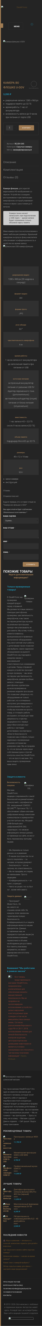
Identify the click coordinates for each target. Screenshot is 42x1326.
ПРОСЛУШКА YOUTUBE (11, 1282)
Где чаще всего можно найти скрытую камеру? (19, 1251)
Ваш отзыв (9, 528)
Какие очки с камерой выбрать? (16, 1263)
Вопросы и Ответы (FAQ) (13, 1285)
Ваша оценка (9, 516)
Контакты (7, 1295)
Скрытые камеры (24, 147)
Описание (9, 162)
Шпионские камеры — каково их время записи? (19, 1257)
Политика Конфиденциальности (17, 1289)
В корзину (26, 128)
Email (6, 552)
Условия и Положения (12, 1292)
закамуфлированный (22, 150)
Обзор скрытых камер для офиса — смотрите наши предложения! (17, 1267)
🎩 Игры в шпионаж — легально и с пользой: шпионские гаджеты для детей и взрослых (20, 1243)
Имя (5, 541)
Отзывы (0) (10, 177)
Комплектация (13, 169)
